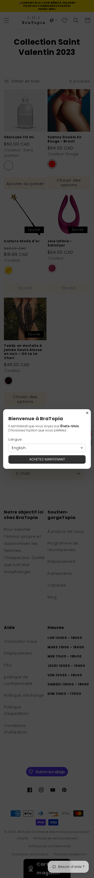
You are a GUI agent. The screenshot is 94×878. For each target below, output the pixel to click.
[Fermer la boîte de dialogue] (87, 412)
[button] (47, 448)
